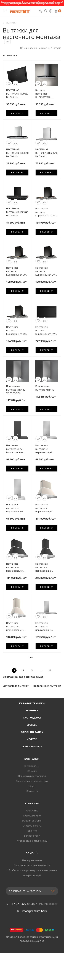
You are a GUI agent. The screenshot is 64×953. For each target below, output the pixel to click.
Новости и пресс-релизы (32, 776)
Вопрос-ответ (32, 835)
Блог (32, 786)
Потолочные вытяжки (47, 685)
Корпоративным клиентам (32, 840)
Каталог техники (32, 703)
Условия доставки (32, 820)
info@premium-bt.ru (34, 911)
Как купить (32, 810)
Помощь (32, 853)
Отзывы (32, 771)
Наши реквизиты (32, 860)
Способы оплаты (32, 825)
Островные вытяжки (16, 685)
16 (49, 670)
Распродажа (32, 717)
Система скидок (32, 815)
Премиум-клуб (32, 746)
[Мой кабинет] (50, 11)
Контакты (32, 791)
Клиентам (32, 803)
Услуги (32, 739)
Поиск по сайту (31, 732)
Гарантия (32, 830)
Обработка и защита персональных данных (32, 870)
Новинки (32, 710)
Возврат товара (32, 875)
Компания (31, 758)
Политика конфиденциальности (32, 865)
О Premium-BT (32, 765)
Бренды (32, 724)
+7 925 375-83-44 (23, 903)
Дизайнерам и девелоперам (32, 781)
